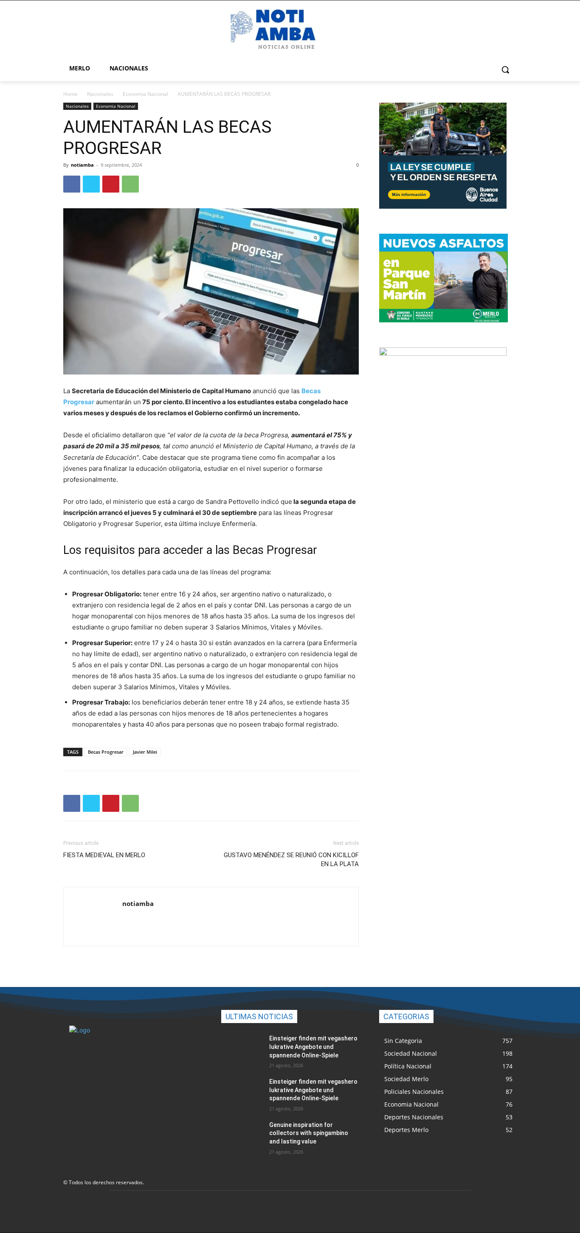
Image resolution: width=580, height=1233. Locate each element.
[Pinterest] (110, 184)
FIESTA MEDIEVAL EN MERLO (104, 855)
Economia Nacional (145, 94)
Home (70, 94)
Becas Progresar (106, 752)
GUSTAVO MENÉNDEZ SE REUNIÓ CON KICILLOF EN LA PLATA (291, 859)
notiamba (82, 165)
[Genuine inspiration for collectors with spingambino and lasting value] (241, 1135)
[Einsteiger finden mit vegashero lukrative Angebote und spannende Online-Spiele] (241, 1048)
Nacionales (100, 94)
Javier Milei (145, 752)
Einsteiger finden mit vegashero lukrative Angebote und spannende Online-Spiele (313, 1046)
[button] (505, 69)
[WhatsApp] (130, 184)
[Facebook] (71, 184)
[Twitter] (91, 184)
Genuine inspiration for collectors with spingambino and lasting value (308, 1133)
